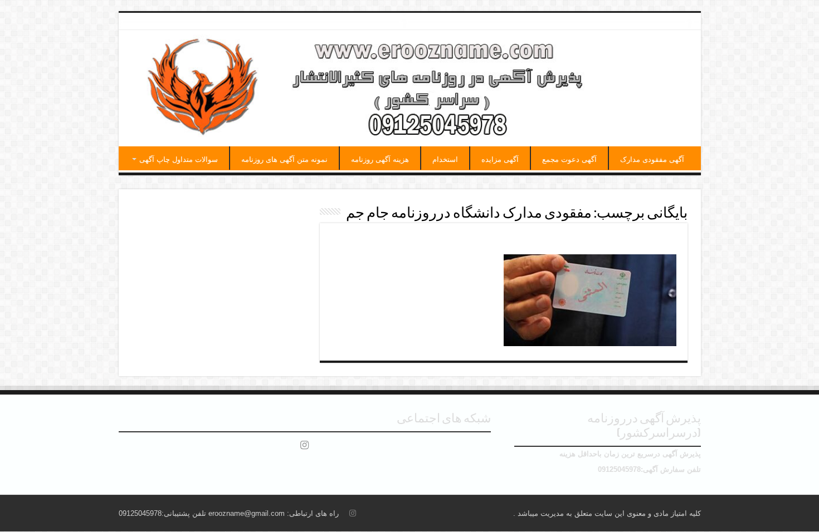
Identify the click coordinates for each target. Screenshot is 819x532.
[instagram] (305, 445)
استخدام (445, 159)
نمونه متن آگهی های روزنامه (284, 159)
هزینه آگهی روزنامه (380, 159)
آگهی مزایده (500, 159)
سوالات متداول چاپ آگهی (178, 159)
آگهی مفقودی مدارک (652, 159)
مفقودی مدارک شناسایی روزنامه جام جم (580, 241)
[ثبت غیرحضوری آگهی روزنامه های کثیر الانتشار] (410, 88)
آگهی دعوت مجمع (569, 159)
